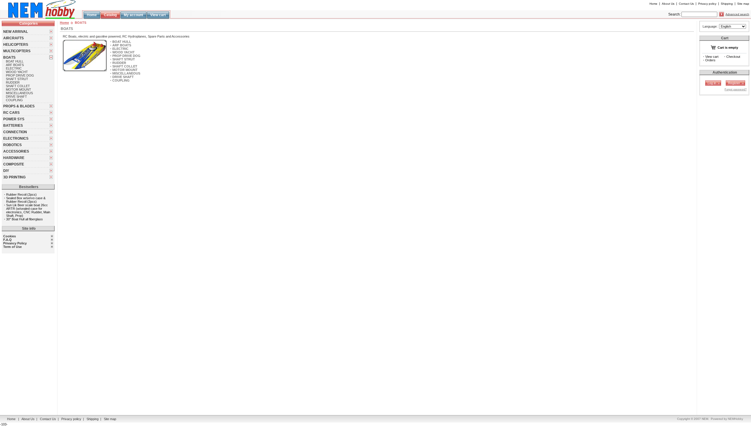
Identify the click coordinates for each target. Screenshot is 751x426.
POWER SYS (13, 119)
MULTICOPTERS (17, 51)
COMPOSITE (13, 164)
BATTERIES (13, 126)
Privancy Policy (15, 243)
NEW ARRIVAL (15, 32)
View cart (158, 15)
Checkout (733, 56)
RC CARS (11, 113)
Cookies (9, 236)
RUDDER (13, 82)
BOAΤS (9, 57)
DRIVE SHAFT (16, 96)
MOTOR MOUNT (18, 89)
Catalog (110, 15)
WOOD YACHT (17, 72)
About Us (668, 3)
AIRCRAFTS (13, 38)
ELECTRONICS (15, 138)
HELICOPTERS (15, 45)
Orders (710, 60)
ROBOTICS (12, 145)
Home (653, 3)
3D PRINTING (14, 177)
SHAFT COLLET (18, 86)
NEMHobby (735, 418)
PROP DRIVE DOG (20, 75)
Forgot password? (736, 89)
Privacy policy (707, 3)
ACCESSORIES (16, 151)
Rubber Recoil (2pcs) (21, 194)
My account (133, 15)
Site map (743, 3)
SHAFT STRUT (17, 79)
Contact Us (686, 3)
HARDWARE (13, 158)
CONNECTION (15, 132)
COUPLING (14, 100)
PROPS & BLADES (19, 106)
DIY (6, 171)
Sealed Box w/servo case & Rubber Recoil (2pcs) (25, 199)
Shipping (727, 3)
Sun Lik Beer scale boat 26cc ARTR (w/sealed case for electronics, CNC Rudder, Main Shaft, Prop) (28, 210)
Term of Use (12, 247)
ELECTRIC (14, 68)
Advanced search (737, 14)
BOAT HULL (14, 61)
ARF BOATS (15, 65)
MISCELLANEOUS (19, 93)
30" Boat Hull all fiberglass (24, 219)
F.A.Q (7, 239)
